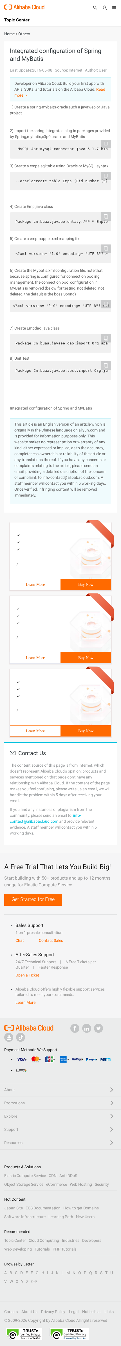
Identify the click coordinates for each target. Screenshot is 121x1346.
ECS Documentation (43, 1208)
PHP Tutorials (65, 1249)
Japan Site (13, 1208)
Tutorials (42, 1249)
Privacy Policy (53, 1311)
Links (109, 1311)
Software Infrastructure (25, 1216)
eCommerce (56, 1184)
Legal (74, 1311)
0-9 (34, 1281)
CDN (53, 1175)
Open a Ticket (27, 975)
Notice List (91, 1311)
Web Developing (18, 1249)
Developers (91, 1240)
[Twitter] (98, 1028)
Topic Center (15, 1240)
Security (102, 1184)
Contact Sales (51, 940)
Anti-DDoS (68, 1175)
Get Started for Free (33, 899)
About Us (29, 1311)
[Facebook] (74, 1028)
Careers (11, 1311)
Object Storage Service (23, 1184)
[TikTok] (20, 1037)
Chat (19, 940)
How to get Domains (81, 1208)
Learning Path (60, 1216)
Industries (70, 1240)
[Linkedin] (86, 1028)
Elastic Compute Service (25, 1175)
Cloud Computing (44, 1240)
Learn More (35, 584)
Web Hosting (81, 1184)
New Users (85, 1216)
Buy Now (85, 584)
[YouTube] (8, 1037)
